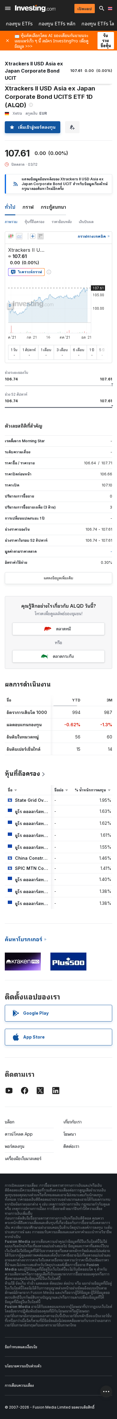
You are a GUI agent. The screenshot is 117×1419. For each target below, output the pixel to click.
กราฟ (28, 207)
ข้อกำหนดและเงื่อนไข (21, 1347)
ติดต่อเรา (71, 1146)
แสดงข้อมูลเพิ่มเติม (58, 578)
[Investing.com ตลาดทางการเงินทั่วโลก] (35, 8)
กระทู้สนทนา (53, 207)
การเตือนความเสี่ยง (19, 1385)
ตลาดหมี (63, 628)
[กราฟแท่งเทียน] (11, 236)
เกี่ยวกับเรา (72, 1121)
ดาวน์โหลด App (19, 1134)
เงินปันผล (86, 221)
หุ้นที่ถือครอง (34, 221)
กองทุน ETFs (19, 23)
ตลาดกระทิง (63, 656)
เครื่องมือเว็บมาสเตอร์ (23, 1158)
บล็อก (9, 1121)
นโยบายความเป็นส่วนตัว (23, 1366)
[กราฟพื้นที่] (19, 236)
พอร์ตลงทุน (15, 1146)
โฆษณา (69, 1134)
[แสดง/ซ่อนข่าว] (40, 236)
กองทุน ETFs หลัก (57, 23)
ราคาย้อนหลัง (62, 221)
